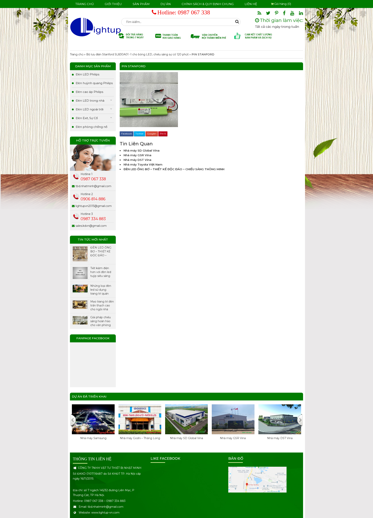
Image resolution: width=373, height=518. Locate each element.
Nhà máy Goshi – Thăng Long (102, 438)
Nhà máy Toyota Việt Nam (143, 164)
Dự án (165, 4)
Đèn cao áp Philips (89, 92)
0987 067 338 (194, 12)
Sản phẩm (141, 4)
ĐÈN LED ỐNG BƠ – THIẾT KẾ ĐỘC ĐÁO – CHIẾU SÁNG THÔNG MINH (174, 169)
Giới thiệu (113, 4)
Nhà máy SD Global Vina (141, 150)
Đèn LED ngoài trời (89, 109)
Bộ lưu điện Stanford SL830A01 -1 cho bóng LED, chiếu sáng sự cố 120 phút (137, 54)
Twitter (139, 133)
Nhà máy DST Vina (137, 160)
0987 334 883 (93, 218)
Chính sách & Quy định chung (208, 4)
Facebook (126, 133)
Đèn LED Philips (87, 74)
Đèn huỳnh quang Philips (94, 83)
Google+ (151, 133)
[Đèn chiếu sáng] (95, 27)
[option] (102, 426)
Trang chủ (84, 4)
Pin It (163, 133)
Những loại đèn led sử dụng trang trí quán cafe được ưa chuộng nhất (100, 290)
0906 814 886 (93, 199)
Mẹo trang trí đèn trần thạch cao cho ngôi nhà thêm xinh (102, 305)
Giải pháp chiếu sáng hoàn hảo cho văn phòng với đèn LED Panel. (100, 321)
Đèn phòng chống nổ (91, 127)
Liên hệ (251, 4)
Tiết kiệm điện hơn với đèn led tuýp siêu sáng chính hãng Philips (100, 272)
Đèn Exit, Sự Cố (87, 118)
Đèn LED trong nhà (90, 100)
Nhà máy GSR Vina (138, 155)
